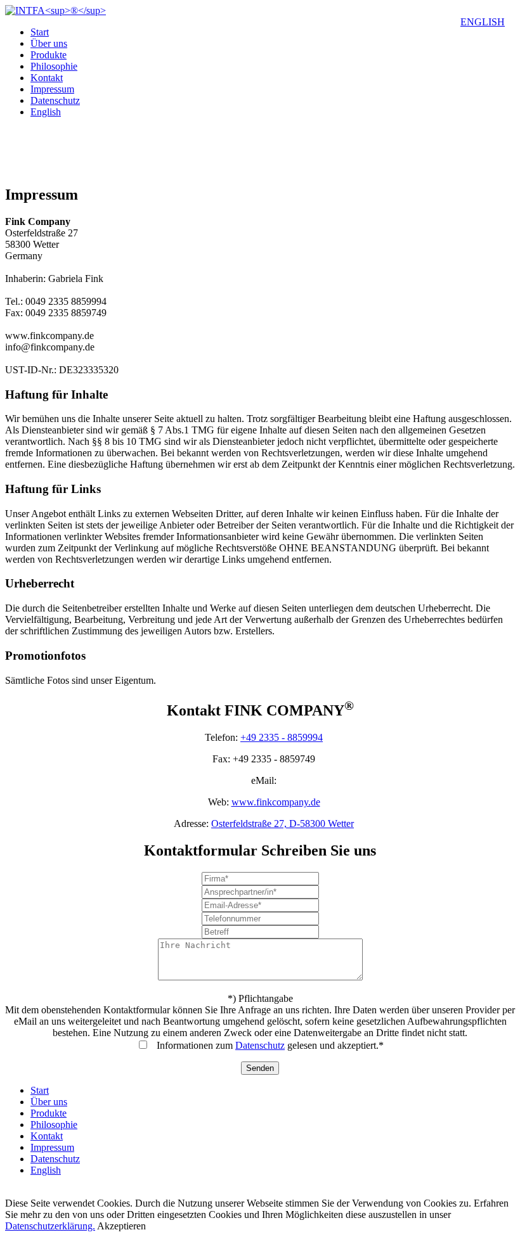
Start (39, 32)
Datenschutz (55, 100)
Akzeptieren (121, 1226)
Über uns (48, 43)
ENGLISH (482, 21)
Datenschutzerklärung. (50, 1226)
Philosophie (53, 66)
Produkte (48, 54)
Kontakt (46, 77)
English (45, 111)
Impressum (52, 89)
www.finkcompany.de (275, 802)
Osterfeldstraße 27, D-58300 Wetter (282, 823)
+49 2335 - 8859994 (281, 737)
